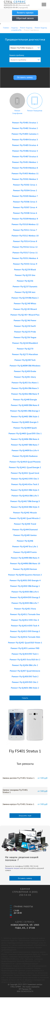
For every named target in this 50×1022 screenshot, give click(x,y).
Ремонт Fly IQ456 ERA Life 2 (25, 665)
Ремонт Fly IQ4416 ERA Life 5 (25, 495)
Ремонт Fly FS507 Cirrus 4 (25, 207)
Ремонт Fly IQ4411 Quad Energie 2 (25, 467)
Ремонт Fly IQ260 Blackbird (25, 343)
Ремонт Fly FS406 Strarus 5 (25, 151)
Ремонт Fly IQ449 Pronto (25, 552)
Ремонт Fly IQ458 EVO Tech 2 (25, 676)
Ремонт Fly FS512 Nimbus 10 (25, 235)
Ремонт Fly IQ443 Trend (25, 524)
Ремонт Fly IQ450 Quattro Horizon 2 (25, 574)
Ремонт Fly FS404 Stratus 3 (25, 139)
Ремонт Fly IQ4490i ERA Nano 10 (25, 563)
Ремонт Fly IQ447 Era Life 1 (25, 546)
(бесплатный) (17, 5)
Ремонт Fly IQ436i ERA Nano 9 (25, 394)
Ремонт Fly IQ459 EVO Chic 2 (25, 682)
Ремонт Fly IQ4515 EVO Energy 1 (25, 631)
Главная (6, 28)
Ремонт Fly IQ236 (25, 281)
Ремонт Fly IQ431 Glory (25, 377)
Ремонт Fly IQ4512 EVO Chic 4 (25, 620)
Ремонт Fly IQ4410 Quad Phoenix (25, 461)
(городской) (16, 7)
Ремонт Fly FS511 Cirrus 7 (25, 230)
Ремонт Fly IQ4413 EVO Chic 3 (25, 478)
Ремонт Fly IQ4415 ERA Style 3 (25, 490)
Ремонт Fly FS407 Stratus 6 (25, 156)
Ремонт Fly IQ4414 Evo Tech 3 (25, 484)
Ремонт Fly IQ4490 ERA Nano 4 (25, 557)
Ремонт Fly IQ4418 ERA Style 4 (25, 507)
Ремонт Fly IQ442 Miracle (25, 512)
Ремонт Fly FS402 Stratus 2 (25, 128)
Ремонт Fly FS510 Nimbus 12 (25, 224)
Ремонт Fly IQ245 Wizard (25, 309)
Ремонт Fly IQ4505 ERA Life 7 (25, 603)
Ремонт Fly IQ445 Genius (25, 535)
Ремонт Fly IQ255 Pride (25, 331)
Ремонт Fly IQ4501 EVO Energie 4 (25, 580)
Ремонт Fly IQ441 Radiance (25, 456)
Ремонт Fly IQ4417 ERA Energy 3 (25, 501)
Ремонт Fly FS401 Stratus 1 (25, 122)
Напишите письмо (12, 868)
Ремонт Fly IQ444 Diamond (25, 529)
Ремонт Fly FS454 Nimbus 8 (25, 167)
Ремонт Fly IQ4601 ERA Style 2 (25, 687)
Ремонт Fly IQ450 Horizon (25, 569)
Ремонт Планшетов (34, 110)
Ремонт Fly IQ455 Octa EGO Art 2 (25, 659)
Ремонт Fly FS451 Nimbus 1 (25, 162)
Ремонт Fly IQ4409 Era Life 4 (25, 450)
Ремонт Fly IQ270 (25, 348)
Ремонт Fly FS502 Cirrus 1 (25, 184)
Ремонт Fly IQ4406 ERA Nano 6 (25, 439)
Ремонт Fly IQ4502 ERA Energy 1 (25, 586)
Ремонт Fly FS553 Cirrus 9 (25, 264)
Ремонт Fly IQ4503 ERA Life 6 (25, 591)
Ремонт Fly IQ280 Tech (25, 360)
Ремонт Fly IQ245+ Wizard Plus (25, 314)
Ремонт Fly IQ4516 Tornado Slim (25, 637)
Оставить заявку (25, 878)
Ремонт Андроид (26, 28)
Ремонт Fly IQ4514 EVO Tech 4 (25, 625)
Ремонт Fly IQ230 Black (25, 269)
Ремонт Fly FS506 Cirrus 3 (25, 201)
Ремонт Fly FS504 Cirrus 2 (25, 190)
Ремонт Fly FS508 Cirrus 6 (25, 213)
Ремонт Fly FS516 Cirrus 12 (25, 247)
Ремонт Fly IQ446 (25, 541)
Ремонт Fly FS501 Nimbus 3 (25, 179)
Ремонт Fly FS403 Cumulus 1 (25, 134)
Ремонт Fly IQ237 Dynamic (25, 286)
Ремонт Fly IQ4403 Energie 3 (25, 422)
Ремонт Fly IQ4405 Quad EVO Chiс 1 (25, 433)
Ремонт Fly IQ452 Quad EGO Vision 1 (25, 642)
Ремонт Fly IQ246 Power (25, 320)
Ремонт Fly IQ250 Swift (25, 326)
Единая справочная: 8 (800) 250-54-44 (25, 891)
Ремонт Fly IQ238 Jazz (25, 292)
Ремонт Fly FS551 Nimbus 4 (25, 258)
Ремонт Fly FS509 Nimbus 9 (25, 218)
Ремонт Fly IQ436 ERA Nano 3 (25, 388)
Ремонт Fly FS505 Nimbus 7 (25, 196)
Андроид (14, 28)
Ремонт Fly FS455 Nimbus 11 (25, 173)
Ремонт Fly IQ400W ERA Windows (25, 365)
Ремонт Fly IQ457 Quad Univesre (25, 671)
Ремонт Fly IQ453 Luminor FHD (25, 648)
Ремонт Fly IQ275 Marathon (25, 354)
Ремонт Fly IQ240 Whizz (25, 303)
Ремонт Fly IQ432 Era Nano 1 (25, 382)
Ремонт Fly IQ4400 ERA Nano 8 (25, 405)
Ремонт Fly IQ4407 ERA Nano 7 (25, 444)
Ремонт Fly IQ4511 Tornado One (25, 614)
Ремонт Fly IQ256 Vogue (25, 337)
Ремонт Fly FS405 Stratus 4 (25, 145)
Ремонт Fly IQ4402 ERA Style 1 (25, 416)
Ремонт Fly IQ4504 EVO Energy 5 (25, 597)
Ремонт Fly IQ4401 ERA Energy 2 (25, 411)
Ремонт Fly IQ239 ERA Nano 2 (25, 297)
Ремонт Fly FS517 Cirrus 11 (25, 252)
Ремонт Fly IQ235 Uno (25, 275)
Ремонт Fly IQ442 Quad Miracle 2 (25, 518)
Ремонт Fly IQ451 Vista (25, 608)
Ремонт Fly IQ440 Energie (25, 399)
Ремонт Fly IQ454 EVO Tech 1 (25, 654)
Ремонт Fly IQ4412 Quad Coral (25, 473)
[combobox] (25, 47)
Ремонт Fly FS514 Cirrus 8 (25, 241)
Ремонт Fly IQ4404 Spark (25, 427)
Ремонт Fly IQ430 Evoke (25, 371)
